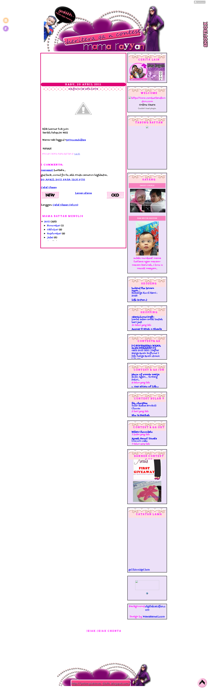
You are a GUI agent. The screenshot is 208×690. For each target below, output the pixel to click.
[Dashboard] (5, 23)
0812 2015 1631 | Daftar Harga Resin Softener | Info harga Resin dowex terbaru (146, 355)
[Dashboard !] (199, 3)
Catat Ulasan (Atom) (65, 205)
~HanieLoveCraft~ (143, 317)
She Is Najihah (141, 415)
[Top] (202, 683)
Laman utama (83, 193)
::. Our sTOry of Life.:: (145, 386)
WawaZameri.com (154, 616)
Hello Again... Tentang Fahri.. (144, 378)
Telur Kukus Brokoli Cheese (144, 407)
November (54, 225)
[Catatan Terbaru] (51, 196)
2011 (47, 221)
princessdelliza (76, 140)
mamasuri (47, 170)
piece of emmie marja (145, 374)
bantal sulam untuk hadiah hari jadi (147, 321)
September (54, 233)
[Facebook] (5, 31)
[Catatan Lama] (116, 196)
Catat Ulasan (49, 187)
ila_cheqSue (140, 403)
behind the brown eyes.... (143, 289)
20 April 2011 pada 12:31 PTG (63, 179)
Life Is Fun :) (139, 300)
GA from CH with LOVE (83, 89)
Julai (50, 237)
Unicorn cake (140, 441)
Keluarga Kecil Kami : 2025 (144, 294)
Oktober (53, 229)
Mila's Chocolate (142, 432)
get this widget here (139, 569)
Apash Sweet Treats (144, 438)
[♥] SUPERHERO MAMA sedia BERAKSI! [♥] (146, 347)
